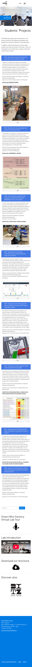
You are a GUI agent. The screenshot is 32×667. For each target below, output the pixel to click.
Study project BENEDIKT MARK (10, 82)
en (20, 3)
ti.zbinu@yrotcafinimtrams (9, 630)
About (24, 662)
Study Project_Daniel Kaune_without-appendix (14, 221)
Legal (19, 662)
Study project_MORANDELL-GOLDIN (11, 153)
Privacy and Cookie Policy (8, 662)
